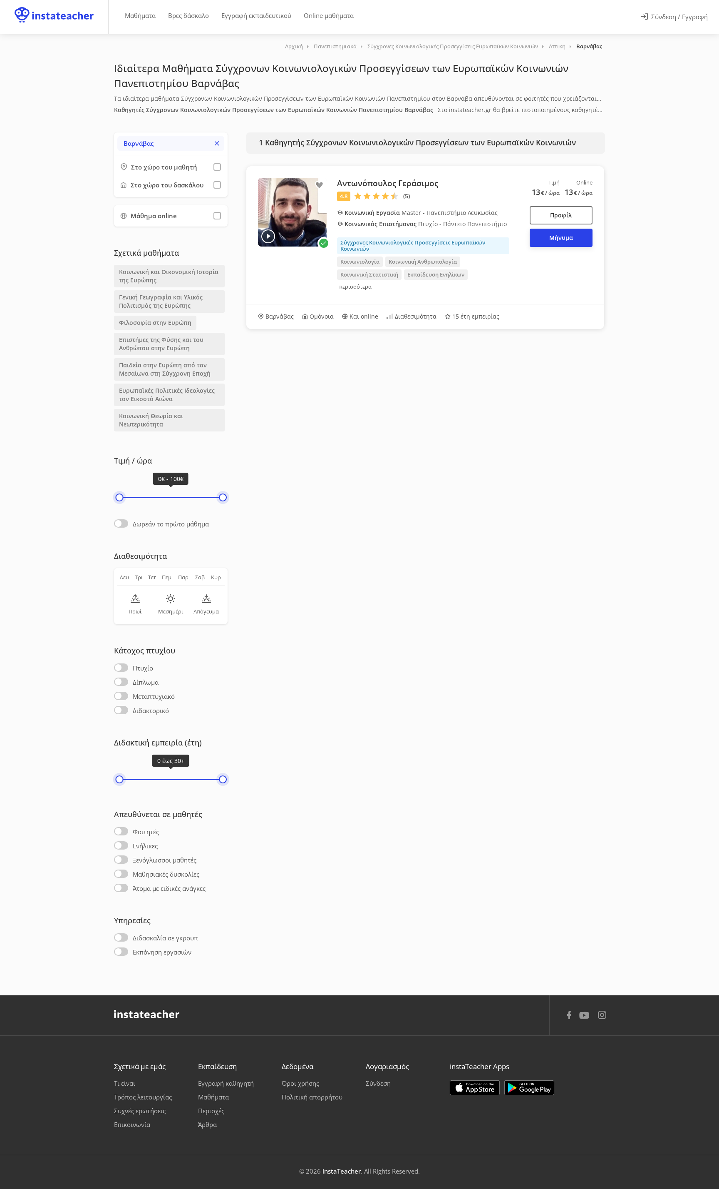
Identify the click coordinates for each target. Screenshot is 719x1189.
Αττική (557, 46)
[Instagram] (602, 1016)
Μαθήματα (140, 15)
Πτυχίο (143, 668)
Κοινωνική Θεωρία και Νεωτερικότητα (151, 420)
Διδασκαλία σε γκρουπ (165, 938)
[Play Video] (268, 236)
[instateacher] (54, 7)
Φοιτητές (146, 832)
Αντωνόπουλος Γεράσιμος (387, 183)
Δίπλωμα (146, 682)
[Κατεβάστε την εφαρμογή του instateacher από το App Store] (475, 1087)
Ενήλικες (145, 846)
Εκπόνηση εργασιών (162, 952)
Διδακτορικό (151, 710)
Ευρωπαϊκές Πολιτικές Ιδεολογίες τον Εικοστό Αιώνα (167, 394)
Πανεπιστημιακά (335, 46)
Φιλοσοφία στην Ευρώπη (155, 323)
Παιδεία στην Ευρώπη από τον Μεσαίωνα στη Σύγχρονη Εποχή (165, 369)
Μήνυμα (561, 238)
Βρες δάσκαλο (188, 15)
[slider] (119, 497)
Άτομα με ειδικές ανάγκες (169, 888)
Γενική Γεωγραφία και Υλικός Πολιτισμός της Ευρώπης (161, 301)
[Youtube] (585, 1018)
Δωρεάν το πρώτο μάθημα (171, 524)
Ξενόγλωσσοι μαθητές (164, 860)
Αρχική (294, 46)
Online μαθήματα (329, 15)
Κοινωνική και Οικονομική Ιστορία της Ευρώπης (168, 276)
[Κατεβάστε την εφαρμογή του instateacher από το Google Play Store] (529, 1087)
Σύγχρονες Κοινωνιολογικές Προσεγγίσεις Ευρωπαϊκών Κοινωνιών (452, 46)
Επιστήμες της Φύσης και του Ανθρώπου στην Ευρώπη (161, 344)
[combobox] (170, 143)
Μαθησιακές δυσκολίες (166, 874)
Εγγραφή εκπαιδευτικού (256, 15)
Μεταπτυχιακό (154, 696)
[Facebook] (569, 1016)
